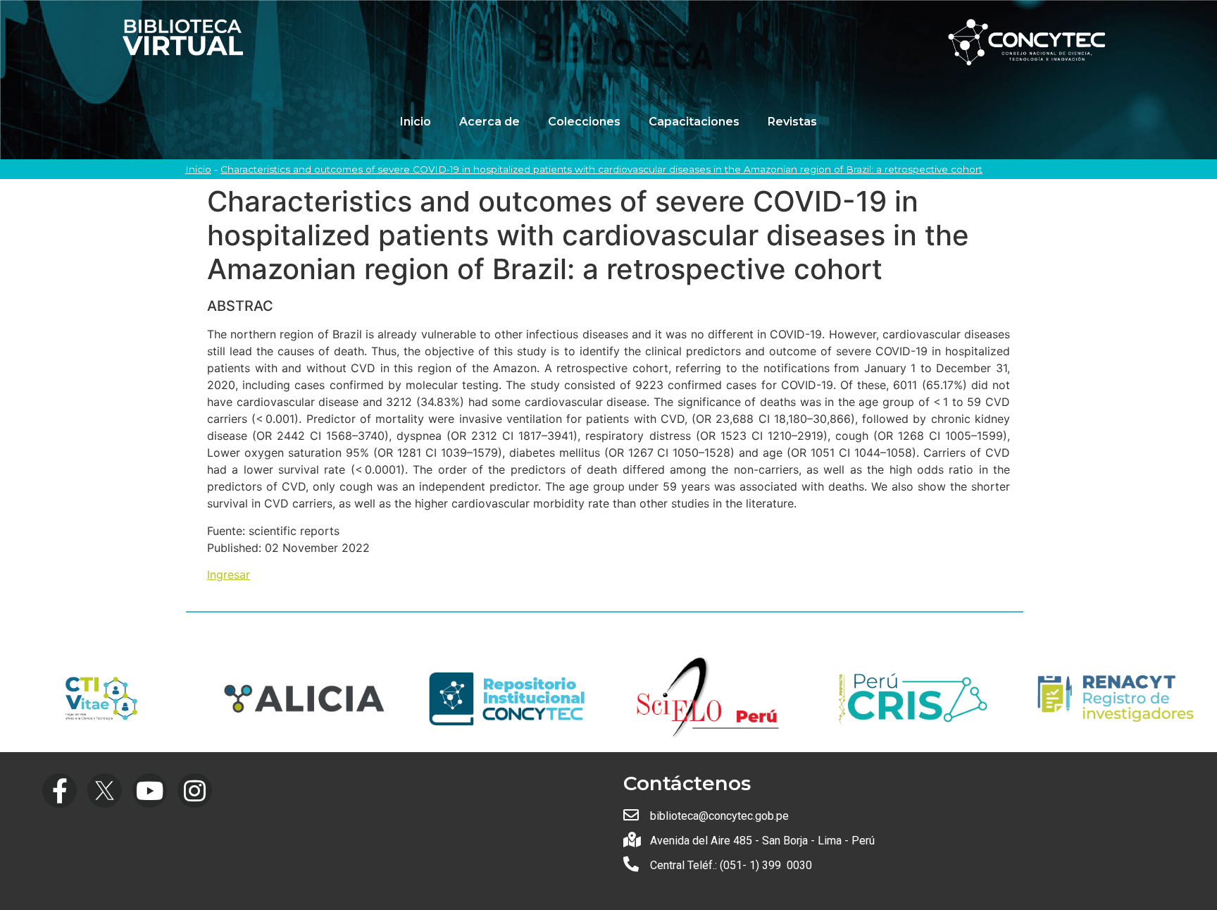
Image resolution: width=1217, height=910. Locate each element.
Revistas (792, 121)
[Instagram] (194, 790)
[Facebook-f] (59, 790)
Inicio (415, 121)
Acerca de (489, 121)
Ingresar (228, 574)
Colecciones (584, 121)
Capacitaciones (694, 121)
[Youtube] (149, 790)
